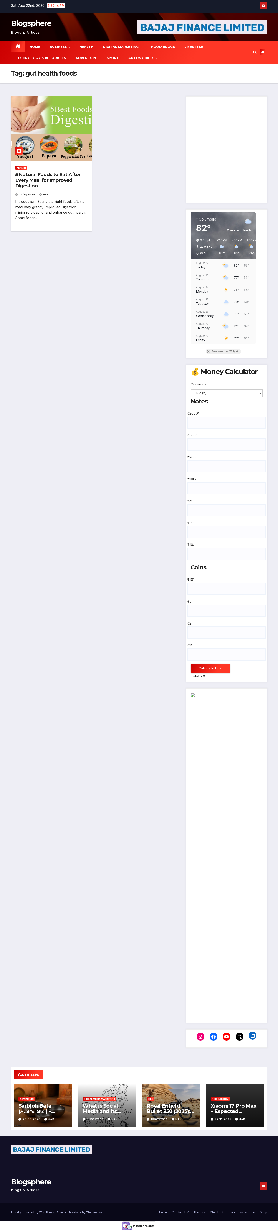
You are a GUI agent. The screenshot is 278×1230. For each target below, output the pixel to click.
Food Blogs (163, 47)
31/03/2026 (96, 1119)
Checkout (216, 1212)
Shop (263, 1212)
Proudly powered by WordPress (33, 1212)
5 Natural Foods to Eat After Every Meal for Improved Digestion (48, 180)
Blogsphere (31, 23)
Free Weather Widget (225, 351)
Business (59, 47)
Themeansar (94, 1212)
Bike (150, 1099)
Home (35, 47)
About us (200, 1212)
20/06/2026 (32, 1119)
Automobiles (142, 58)
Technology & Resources (41, 58)
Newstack (74, 1212)
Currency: (199, 384)
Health (86, 47)
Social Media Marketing (99, 1099)
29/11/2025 (223, 1119)
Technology (220, 1099)
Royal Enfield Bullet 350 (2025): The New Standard (171, 1111)
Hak (46, 194)
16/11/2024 (27, 194)
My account (248, 1212)
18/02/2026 (160, 1119)
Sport (113, 58)
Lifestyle (194, 47)
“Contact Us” (180, 1212)
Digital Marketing (121, 47)
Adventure (86, 58)
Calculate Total (210, 668)
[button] (255, 52)
